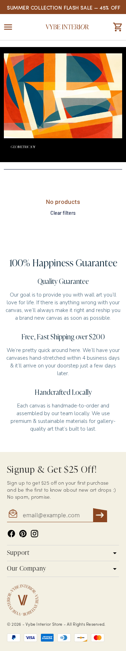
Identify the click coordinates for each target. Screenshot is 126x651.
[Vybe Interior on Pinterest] (23, 533)
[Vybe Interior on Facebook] (11, 533)
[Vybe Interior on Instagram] (34, 533)
